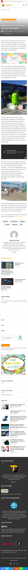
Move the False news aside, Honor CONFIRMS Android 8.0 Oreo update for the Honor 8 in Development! (18, 433)
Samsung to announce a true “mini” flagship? (17, 411)
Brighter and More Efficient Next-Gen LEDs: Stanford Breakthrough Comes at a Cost (18, 426)
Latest (7, 224)
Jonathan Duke (6, 31)
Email (2, 325)
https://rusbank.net (18, 216)
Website (3, 330)
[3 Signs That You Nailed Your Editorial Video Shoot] (5, 406)
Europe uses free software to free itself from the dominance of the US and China (7, 272)
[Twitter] (14, 482)
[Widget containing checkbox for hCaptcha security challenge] (12, 338)
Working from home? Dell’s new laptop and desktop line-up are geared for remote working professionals (18, 418)
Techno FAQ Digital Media (20, 529)
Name (3, 319)
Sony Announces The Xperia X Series (20, 280)
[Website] (13, 252)
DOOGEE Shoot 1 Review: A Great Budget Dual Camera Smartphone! (17, 441)
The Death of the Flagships (19, 263)
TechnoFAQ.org (5, 517)
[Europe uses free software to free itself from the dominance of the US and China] (7, 265)
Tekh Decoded (9, 529)
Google (11, 19)
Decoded (8, 9)
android (6, 221)
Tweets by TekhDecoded (6, 394)
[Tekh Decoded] (7, 5)
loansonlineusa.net (7, 245)
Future (7, 19)
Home (3, 9)
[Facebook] (12, 482)
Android (3, 19)
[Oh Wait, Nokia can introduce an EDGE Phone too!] (7, 281)
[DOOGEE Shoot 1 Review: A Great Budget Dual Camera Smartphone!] (5, 442)
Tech (15, 19)
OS (21, 224)
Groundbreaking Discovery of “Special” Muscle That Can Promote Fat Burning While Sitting (18, 449)
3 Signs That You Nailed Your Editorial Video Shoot (17, 405)
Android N (14, 221)
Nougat (15, 224)
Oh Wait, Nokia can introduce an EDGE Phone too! (6, 288)
